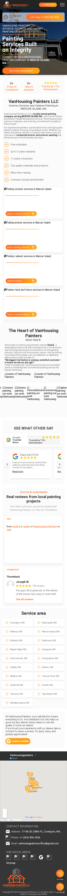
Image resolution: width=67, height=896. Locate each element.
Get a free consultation (21, 70)
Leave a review (20, 741)
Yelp (9, 529)
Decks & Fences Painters (18, 314)
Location (46, 5)
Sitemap (10, 862)
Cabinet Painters (14, 281)
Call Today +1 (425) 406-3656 (44, 17)
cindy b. (16, 526)
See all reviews (24, 599)
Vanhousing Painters (45, 526)
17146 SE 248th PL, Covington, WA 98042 (42, 831)
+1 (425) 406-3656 (29, 837)
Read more (17, 471)
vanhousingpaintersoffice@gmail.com (38, 843)
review (26, 526)
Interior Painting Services (18, 247)
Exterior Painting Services (18, 214)
